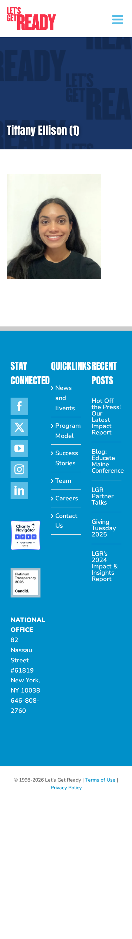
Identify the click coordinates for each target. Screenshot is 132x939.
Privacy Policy (66, 787)
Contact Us (66, 521)
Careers (66, 498)
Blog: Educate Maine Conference (106, 461)
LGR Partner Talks (103, 496)
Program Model (66, 430)
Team (63, 481)
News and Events (65, 398)
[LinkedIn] (19, 490)
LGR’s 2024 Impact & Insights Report (105, 566)
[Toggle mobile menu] (118, 19)
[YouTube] (19, 448)
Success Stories (66, 458)
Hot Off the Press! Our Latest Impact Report (106, 416)
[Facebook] (19, 406)
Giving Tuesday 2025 (104, 528)
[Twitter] (19, 427)
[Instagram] (19, 469)
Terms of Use (100, 780)
